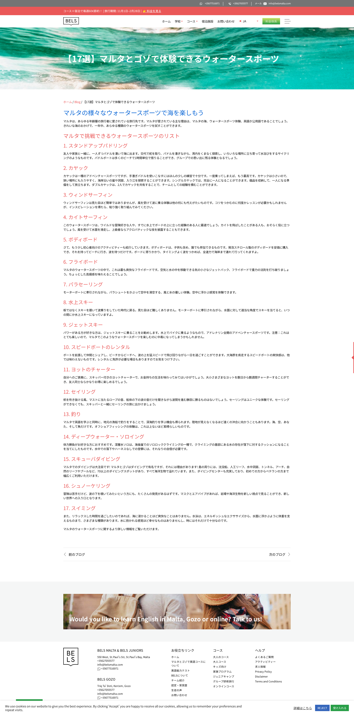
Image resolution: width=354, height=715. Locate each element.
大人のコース (221, 657)
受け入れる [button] (339, 708)
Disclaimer (261, 676)
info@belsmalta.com (110, 664)
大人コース (219, 662)
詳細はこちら (303, 708)
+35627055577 (106, 661)
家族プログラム (222, 671)
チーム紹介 (178, 680)
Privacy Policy (263, 671)
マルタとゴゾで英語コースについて (188, 663)
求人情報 (260, 666)
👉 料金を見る (152, 11)
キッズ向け (219, 666)
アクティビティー (265, 662)
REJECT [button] (322, 708)
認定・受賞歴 (179, 685)
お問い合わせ (226, 21)
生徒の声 (176, 690)
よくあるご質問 (264, 657)
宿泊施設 (207, 21)
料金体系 (271, 21)
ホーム (166, 21)
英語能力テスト (180, 670)
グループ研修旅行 (223, 681)
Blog (77, 102)
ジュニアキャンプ (223, 676)
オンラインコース (223, 686)
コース (191, 21)
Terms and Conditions (268, 681)
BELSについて (179, 675)
